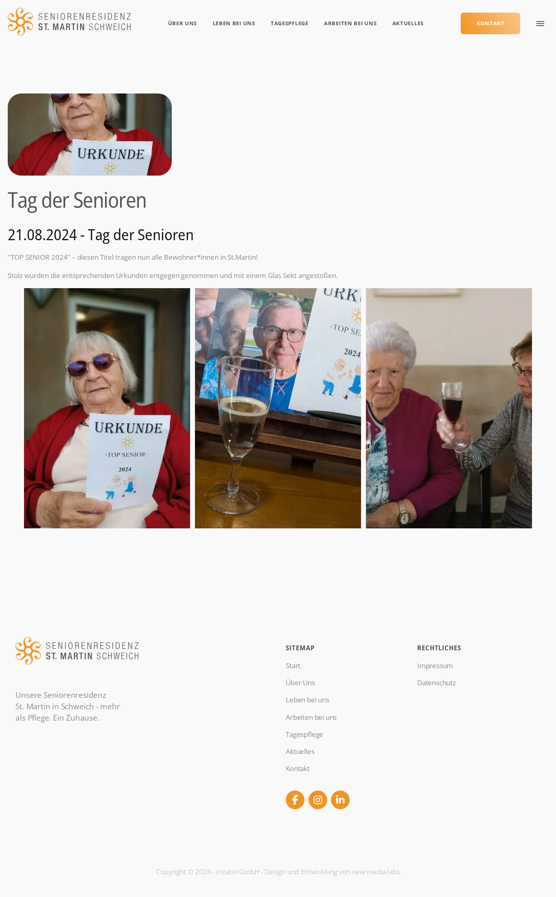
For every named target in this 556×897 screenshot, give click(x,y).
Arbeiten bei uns (350, 23)
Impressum (435, 665)
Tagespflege (290, 23)
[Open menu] (540, 23)
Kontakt (491, 23)
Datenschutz (436, 682)
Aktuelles (408, 23)
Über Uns (182, 23)
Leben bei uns (234, 23)
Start (293, 665)
